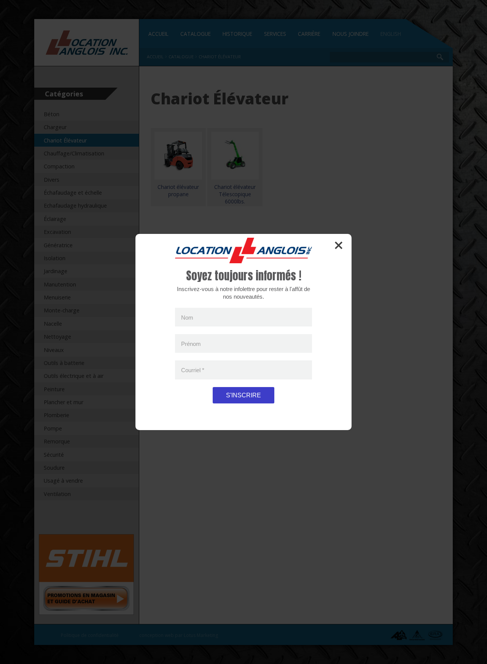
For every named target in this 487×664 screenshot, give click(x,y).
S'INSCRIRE (243, 395)
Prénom (191, 343)
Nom (187, 317)
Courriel (192, 370)
